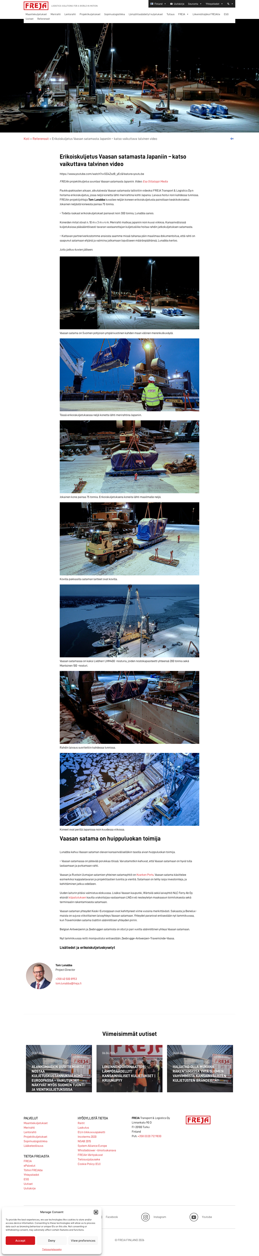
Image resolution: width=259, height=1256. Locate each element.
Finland (158, 3)
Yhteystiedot (212, 3)
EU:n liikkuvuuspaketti (91, 1132)
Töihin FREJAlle (33, 1170)
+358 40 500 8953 (66, 978)
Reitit (81, 1123)
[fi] (231, 138)
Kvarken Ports (145, 874)
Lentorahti (70, 14)
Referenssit (43, 18)
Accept (20, 1240)
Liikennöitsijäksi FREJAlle (206, 14)
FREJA (181, 14)
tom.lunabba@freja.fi (69, 983)
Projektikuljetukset (90, 14)
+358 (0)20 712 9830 (149, 1136)
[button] (96, 1212)
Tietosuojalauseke (52, 1249)
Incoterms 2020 (87, 1136)
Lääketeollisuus (33, 1145)
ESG (226, 14)
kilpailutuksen (77, 897)
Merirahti (56, 14)
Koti (26, 138)
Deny (51, 1240)
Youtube (207, 1217)
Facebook (112, 1217)
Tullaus (170, 14)
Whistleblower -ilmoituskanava (97, 1150)
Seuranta (193, 3)
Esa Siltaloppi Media (155, 181)
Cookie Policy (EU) (89, 1164)
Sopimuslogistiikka (114, 14)
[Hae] (230, 4)
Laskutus (83, 1127)
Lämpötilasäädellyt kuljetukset (146, 14)
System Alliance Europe (92, 1145)
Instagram (160, 1217)
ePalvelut (29, 1165)
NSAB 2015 (84, 1141)
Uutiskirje (179, 3)
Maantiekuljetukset (36, 14)
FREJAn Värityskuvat (90, 1154)
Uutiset (30, 18)
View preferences (83, 1240)
